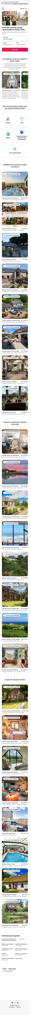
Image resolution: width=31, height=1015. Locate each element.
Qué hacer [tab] (21, 939)
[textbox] (8, 45)
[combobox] (15, 39)
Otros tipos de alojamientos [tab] (9, 939)
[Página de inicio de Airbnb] (3, 8)
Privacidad (11, 1007)
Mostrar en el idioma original (20, 3)
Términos (18, 1007)
